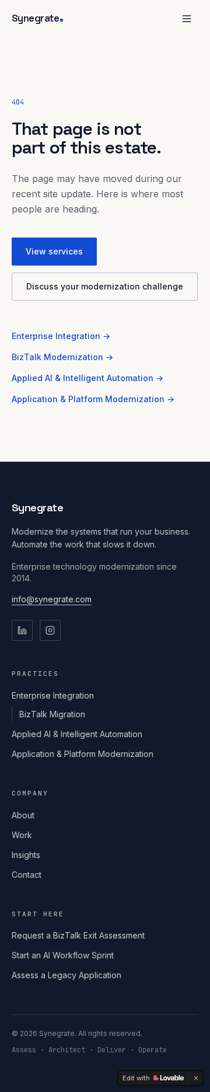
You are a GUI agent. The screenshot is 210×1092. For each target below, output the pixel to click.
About (23, 815)
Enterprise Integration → (61, 336)
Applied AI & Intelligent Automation (77, 734)
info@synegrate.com (52, 599)
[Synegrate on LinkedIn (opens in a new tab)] (22, 630)
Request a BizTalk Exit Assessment (78, 935)
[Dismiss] (196, 1078)
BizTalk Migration (52, 714)
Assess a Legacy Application (66, 975)
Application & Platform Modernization (82, 754)
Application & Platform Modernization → (93, 399)
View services (54, 251)
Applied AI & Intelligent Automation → (87, 378)
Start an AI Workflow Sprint (63, 955)
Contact (26, 875)
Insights (26, 855)
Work (22, 835)
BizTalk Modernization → (62, 357)
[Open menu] (186, 18)
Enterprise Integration (53, 695)
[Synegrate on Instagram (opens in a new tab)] (50, 630)
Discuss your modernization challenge (104, 286)
